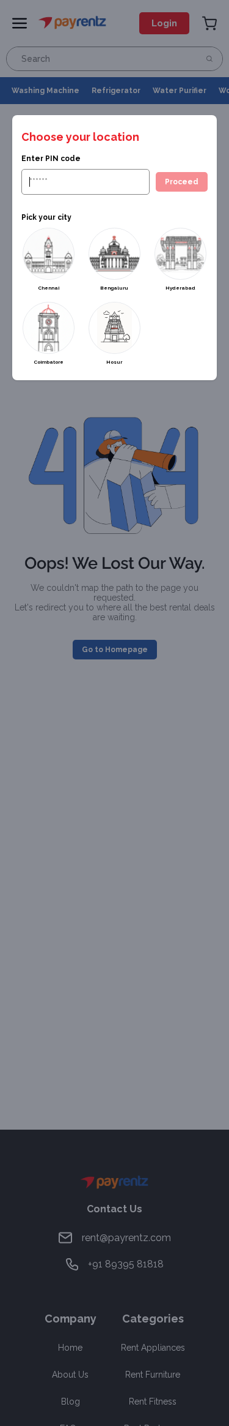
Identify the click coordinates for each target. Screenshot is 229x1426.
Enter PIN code (51, 158)
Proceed (181, 182)
